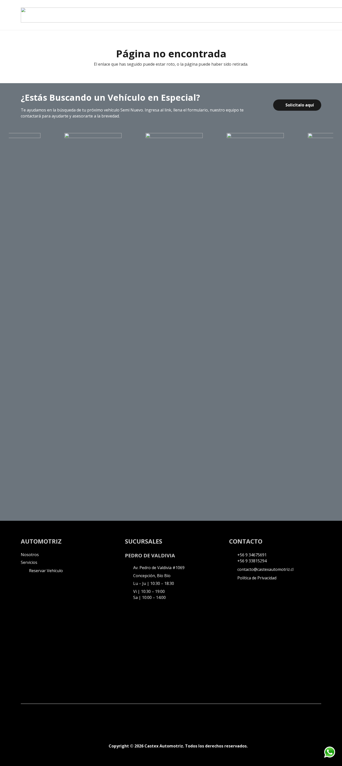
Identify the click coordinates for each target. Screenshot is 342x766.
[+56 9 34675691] (233, 555)
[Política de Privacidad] (233, 578)
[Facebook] (24, 719)
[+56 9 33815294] (233, 561)
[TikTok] (46, 719)
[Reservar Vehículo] (25, 571)
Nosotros (30, 554)
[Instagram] (35, 720)
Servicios (29, 562)
